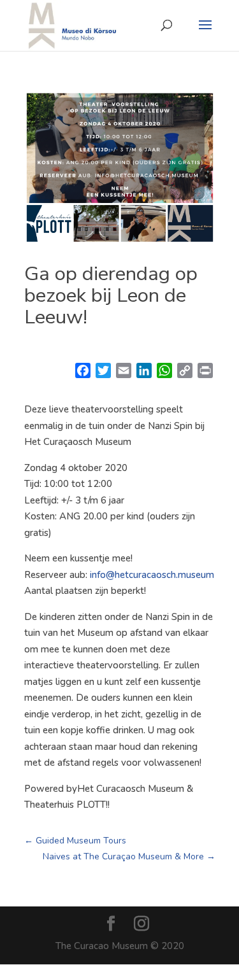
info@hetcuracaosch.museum (152, 574)
